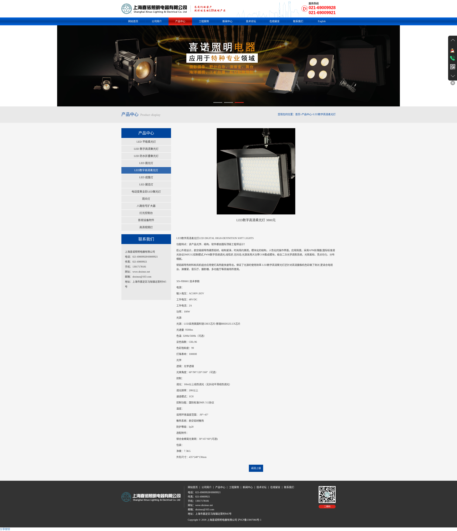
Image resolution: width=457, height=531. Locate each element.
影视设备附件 (146, 220)
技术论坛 (251, 21)
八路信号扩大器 (146, 205)
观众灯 (146, 198)
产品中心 (180, 21)
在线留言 (275, 21)
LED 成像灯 (146, 177)
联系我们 (298, 21)
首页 (297, 114)
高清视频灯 (146, 227)
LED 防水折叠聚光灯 (146, 156)
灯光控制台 (146, 213)
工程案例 (204, 21)
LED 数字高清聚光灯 (146, 148)
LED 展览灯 (146, 184)
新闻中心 (227, 21)
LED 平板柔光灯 (146, 141)
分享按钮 (5, 529)
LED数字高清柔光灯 (146, 170)
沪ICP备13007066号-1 (249, 520)
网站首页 (133, 21)
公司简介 (157, 21)
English (322, 21)
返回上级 (256, 468)
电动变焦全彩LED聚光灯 (146, 191)
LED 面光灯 (146, 163)
